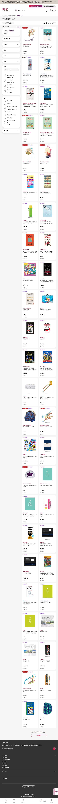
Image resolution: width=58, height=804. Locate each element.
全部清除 (18, 27)
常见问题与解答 (6, 759)
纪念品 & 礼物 (9, 15)
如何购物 (4, 757)
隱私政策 (26, 794)
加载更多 (39, 735)
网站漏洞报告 (5, 767)
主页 (3, 15)
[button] (11, 39)
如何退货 (4, 763)
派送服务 (4, 761)
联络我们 (4, 765)
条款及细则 (31, 794)
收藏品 (14, 15)
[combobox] (31, 10)
